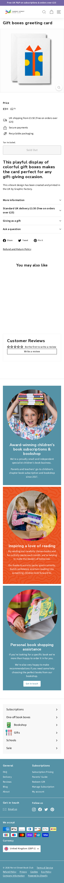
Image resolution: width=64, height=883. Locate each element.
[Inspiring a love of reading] (32, 516)
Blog (5, 787)
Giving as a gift (12, 221)
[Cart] (51, 12)
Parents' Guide (40, 777)
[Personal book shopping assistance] (32, 614)
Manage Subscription (43, 787)
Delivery (7, 777)
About (6, 791)
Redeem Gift (38, 782)
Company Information (14, 875)
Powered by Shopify (37, 875)
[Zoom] (59, 87)
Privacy (23, 871)
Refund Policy (9, 871)
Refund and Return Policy (17, 249)
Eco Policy (46, 871)
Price (6, 103)
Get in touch (32, 683)
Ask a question (12, 229)
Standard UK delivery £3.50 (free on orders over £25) (29, 210)
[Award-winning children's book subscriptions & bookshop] (32, 414)
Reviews (7, 782)
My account (38, 791)
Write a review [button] (32, 351)
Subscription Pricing (43, 772)
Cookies (34, 871)
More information (13, 200)
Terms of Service (45, 867)
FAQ (5, 772)
